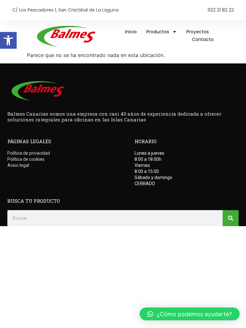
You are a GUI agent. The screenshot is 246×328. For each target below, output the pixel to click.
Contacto (203, 39)
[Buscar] (231, 218)
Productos (157, 32)
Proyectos (197, 32)
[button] (8, 40)
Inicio (131, 32)
